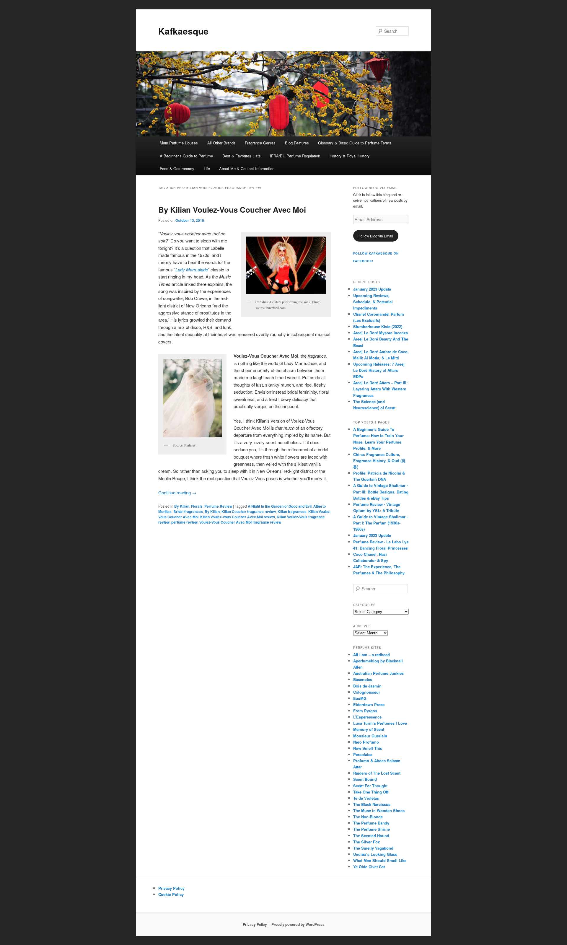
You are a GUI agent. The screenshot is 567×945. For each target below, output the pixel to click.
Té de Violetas (366, 798)
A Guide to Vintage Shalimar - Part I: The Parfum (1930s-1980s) (380, 523)
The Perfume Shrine (371, 829)
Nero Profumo (366, 742)
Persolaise (362, 754)
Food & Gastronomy (177, 168)
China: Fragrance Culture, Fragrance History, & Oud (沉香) (379, 461)
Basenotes (362, 679)
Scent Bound (365, 779)
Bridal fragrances (188, 511)
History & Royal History (350, 156)
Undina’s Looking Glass (375, 854)
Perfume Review (218, 506)
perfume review (184, 522)
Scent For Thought (370, 785)
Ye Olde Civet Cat (369, 866)
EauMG (359, 698)
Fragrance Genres (260, 143)
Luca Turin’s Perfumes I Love (380, 723)
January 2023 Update (372, 289)
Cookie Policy (171, 894)
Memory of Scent (368, 729)
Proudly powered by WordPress (298, 924)
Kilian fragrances (292, 511)
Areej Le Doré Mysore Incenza (380, 332)
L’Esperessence (367, 717)
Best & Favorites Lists (241, 156)
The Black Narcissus (371, 804)
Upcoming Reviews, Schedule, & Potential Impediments (373, 302)
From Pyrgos (365, 710)
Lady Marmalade (191, 269)
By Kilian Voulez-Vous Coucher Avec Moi (232, 209)
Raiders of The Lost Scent (376, 773)
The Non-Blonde (368, 816)
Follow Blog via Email (376, 235)
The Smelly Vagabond (373, 848)
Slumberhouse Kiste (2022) (377, 326)
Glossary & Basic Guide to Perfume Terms (354, 143)
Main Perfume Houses (179, 143)
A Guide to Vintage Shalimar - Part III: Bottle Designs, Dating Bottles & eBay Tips (380, 492)
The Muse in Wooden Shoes (379, 810)
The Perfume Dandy (371, 823)
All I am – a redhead (371, 654)
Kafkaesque (183, 31)
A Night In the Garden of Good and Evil (280, 506)
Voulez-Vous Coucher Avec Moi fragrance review (240, 522)
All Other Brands (221, 143)
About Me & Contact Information (246, 168)
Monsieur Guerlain (370, 736)
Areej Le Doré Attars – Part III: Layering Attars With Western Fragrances (380, 389)
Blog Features (297, 143)
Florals (197, 506)
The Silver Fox (366, 842)
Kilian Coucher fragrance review (248, 511)
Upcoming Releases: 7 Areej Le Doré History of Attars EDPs (379, 370)
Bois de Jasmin (367, 686)
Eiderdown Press (368, 704)
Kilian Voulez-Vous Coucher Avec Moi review (237, 516)
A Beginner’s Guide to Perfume (186, 156)
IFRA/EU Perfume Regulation (295, 156)
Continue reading (177, 492)
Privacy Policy (171, 888)
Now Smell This (367, 748)
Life (207, 168)
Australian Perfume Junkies (378, 673)
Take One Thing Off (370, 792)
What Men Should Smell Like (379, 860)
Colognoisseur (366, 692)
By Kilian (181, 506)
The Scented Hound (371, 835)
